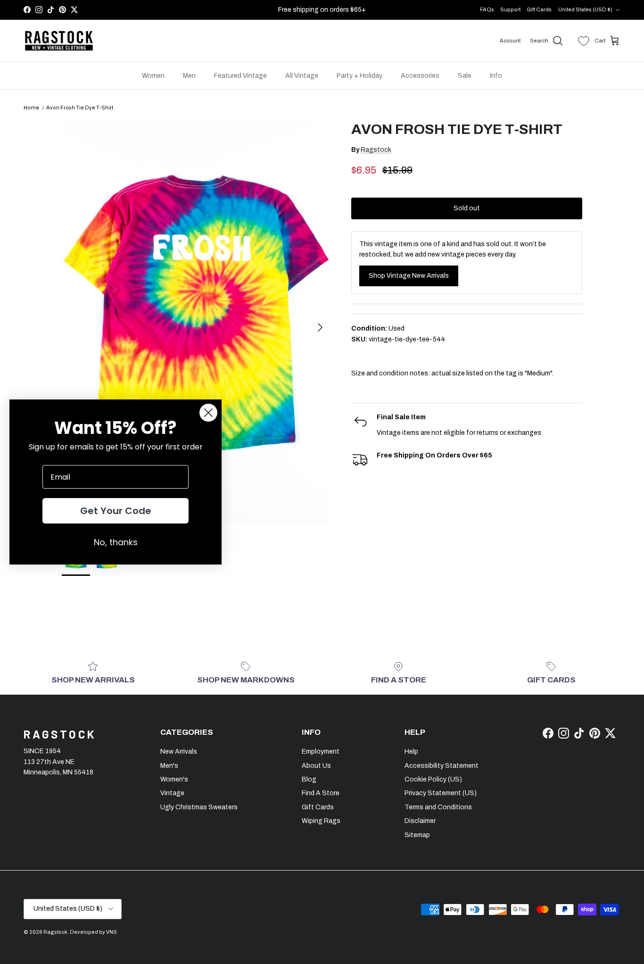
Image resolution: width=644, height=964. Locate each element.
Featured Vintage (240, 75)
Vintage (172, 793)
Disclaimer (420, 820)
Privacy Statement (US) (441, 793)
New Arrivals (178, 751)
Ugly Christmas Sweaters (199, 807)
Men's (169, 765)
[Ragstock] (59, 41)
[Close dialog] (208, 412)
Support (510, 9)
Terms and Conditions (438, 807)
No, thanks (116, 542)
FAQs (487, 9)
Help (411, 751)
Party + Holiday (359, 75)
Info (496, 75)
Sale (464, 75)
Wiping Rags (321, 820)
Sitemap (417, 835)
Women (153, 75)
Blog (309, 779)
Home (31, 107)
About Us (316, 765)
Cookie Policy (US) (433, 779)
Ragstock (376, 149)
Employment (320, 751)
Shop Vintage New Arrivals (409, 275)
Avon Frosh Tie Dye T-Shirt (79, 107)
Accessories (420, 75)
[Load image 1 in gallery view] (196, 322)
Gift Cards (539, 9)
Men (189, 75)
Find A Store (320, 793)
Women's (174, 779)
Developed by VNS (93, 932)
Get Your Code (115, 510)
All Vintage (301, 75)
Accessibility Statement (442, 765)
